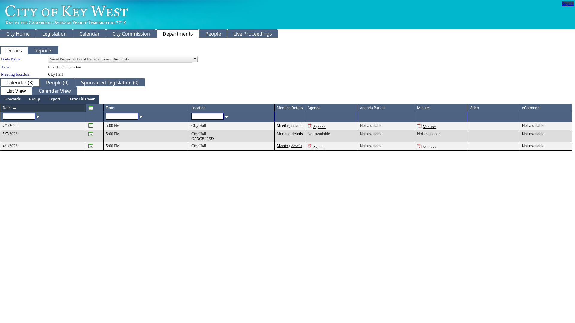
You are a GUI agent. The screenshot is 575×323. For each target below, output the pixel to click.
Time (110, 107)
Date (7, 107)
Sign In (568, 3)
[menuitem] (12, 99)
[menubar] (49, 99)
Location (198, 107)
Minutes (429, 126)
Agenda (319, 126)
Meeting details (289, 125)
